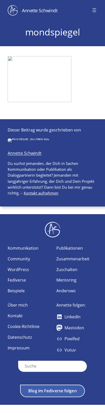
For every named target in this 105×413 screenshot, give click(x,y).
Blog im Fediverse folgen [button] (52, 391)
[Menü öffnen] (94, 10)
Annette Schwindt (39, 10)
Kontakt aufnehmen (41, 193)
